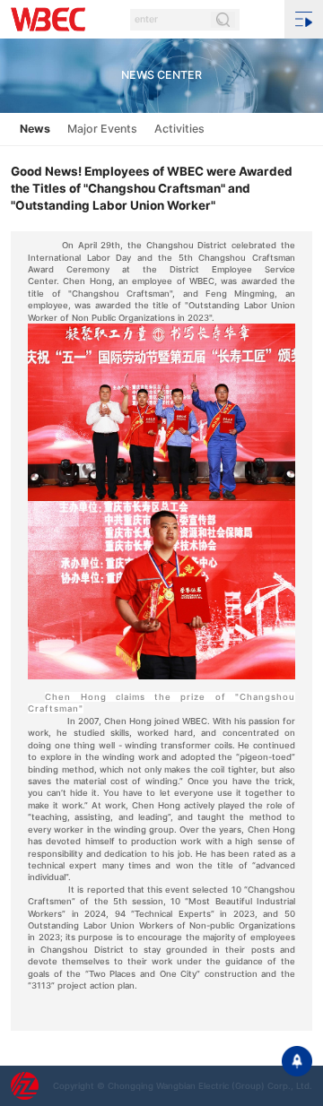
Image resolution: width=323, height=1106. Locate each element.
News (35, 128)
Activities (179, 128)
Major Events (102, 128)
